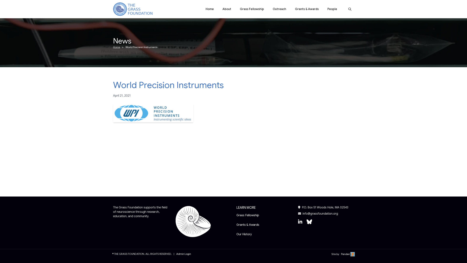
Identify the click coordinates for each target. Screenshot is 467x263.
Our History (244, 234)
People (332, 9)
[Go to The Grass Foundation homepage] (133, 9)
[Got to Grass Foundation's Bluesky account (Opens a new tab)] (309, 224)
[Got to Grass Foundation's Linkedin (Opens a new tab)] (300, 224)
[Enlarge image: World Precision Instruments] (153, 113)
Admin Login (183, 254)
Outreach (279, 9)
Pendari (345, 254)
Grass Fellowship (252, 9)
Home (210, 9)
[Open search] (350, 9)
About (227, 9)
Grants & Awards (307, 9)
